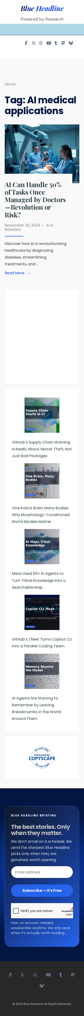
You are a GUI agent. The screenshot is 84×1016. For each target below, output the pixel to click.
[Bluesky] (70, 43)
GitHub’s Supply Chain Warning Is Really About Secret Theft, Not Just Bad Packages (42, 449)
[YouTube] (48, 43)
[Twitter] (33, 43)
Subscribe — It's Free (42, 890)
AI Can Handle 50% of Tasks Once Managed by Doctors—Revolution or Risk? (35, 199)
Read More (19, 273)
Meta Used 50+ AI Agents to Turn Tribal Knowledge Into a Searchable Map (39, 580)
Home (10, 84)
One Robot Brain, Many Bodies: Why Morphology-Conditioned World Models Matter (41, 514)
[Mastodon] (63, 43)
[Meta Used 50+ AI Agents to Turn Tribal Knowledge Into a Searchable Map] (42, 546)
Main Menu (17, 29)
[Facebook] (26, 43)
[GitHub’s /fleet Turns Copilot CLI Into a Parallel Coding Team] (42, 612)
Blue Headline (42, 8)
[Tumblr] (56, 43)
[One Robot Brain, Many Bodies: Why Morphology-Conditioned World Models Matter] (42, 480)
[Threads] (41, 43)
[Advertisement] (42, 339)
